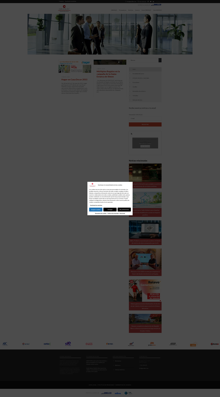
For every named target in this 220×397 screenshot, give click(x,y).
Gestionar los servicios (96, 205)
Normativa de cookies (101, 213)
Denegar (110, 209)
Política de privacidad (113, 213)
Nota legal (122, 213)
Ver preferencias (124, 209)
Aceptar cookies (95, 209)
